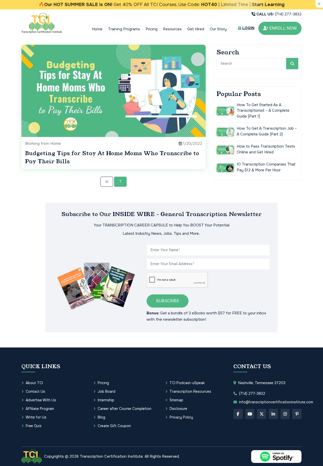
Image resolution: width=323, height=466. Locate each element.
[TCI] (31, 456)
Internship (106, 400)
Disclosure (178, 408)
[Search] (292, 63)
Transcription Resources (190, 391)
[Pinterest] (297, 414)
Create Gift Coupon (114, 426)
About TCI (34, 383)
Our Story (218, 29)
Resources (172, 29)
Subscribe (167, 301)
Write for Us (36, 417)
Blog (101, 417)
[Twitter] (261, 414)
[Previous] (106, 182)
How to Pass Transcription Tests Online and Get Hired (266, 149)
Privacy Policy (181, 417)
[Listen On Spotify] (276, 456)
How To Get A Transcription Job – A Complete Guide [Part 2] (267, 131)
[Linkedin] (273, 414)
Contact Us (35, 391)
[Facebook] (238, 414)
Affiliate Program (40, 408)
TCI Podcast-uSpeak (187, 383)
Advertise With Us (41, 400)
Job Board (106, 391)
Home (97, 29)
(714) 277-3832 (279, 14)
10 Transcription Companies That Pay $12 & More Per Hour (266, 167)
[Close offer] (319, 4)
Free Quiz (34, 426)
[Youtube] (250, 414)
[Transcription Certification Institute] (41, 23)
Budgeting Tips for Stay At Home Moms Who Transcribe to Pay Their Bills (112, 157)
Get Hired (195, 29)
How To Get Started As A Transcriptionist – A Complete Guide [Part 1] (263, 110)
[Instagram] (285, 414)
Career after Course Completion (124, 408)
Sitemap (176, 400)
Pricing (151, 29)
